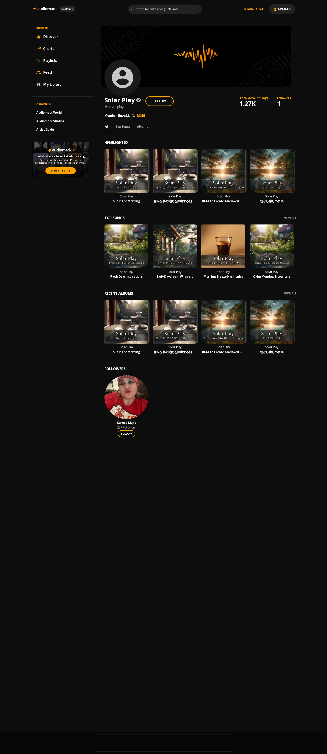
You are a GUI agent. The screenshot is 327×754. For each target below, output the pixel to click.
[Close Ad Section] (85, 146)
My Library (52, 84)
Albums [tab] (142, 126)
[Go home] (44, 9)
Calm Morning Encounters (271, 277)
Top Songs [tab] (122, 126)
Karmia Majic (126, 423)
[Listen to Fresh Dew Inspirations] (126, 246)
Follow (159, 101)
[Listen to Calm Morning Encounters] (272, 246)
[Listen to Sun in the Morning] (126, 171)
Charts (48, 48)
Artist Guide (45, 129)
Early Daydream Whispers (175, 277)
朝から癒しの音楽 (271, 201)
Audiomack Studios (50, 121)
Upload (284, 9)
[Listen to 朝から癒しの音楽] (272, 171)
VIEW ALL (290, 218)
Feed (47, 72)
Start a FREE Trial (60, 170)
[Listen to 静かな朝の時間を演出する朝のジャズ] (175, 171)
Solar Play (126, 196)
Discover (50, 36)
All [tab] (107, 126)
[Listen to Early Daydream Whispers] (175, 246)
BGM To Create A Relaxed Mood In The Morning (223, 201)
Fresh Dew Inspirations (126, 277)
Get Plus (67, 9)
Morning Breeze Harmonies (223, 277)
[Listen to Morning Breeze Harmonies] (223, 246)
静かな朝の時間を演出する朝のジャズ (175, 201)
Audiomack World (49, 112)
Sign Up (249, 9)
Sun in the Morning (126, 201)
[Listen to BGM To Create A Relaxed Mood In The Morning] (223, 171)
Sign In (260, 9)
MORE (141, 115)
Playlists (50, 60)
